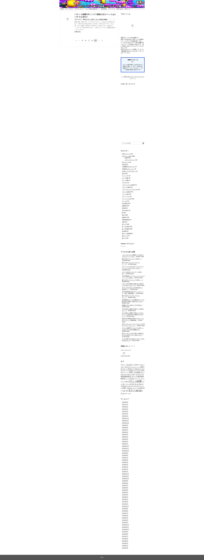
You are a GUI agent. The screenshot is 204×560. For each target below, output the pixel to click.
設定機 (124, 231)
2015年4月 (125, 543)
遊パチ (126, 393)
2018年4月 (125, 492)
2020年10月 (125, 423)
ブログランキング (79, 9)
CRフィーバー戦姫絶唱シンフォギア (131, 370)
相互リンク (127, 9)
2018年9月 (125, 480)
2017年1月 (125, 504)
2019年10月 (125, 450)
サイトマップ (111, 9)
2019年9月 (125, 453)
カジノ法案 (125, 180)
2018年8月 (125, 483)
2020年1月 (125, 443)
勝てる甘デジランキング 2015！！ (132, 259)
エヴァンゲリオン (130, 160)
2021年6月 (125, 406)
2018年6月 (125, 487)
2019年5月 (125, 462)
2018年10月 (125, 478)
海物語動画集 (126, 219)
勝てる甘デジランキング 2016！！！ (132, 280)
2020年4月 (125, 437)
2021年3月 (125, 411)
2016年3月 (125, 520)
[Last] (102, 40)
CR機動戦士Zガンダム (128, 166)
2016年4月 (125, 518)
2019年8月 (125, 455)
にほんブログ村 (125, 356)
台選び (124, 388)
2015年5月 (125, 541)
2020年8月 (125, 427)
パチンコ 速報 (126, 187)
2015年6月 (125, 538)
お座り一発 (134, 374)
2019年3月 (125, 467)
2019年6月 (125, 460)
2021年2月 (125, 413)
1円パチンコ (129, 367)
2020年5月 (125, 434)
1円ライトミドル (136, 367)
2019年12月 (125, 446)
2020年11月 (125, 420)
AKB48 (127, 157)
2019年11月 (125, 448)
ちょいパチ (125, 175)
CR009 (124, 164)
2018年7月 (125, 485)
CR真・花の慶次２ (127, 374)
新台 (123, 215)
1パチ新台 (140, 364)
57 (89, 40)
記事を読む (78, 31)
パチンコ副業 (135, 381)
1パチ (129, 364)
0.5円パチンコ (126, 154)
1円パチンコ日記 (89, 19)
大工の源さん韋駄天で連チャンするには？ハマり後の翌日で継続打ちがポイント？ (133, 314)
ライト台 (124, 201)
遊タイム (124, 236)
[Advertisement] (133, 113)
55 (82, 40)
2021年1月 (125, 416)
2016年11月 (125, 506)
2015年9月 (125, 531)
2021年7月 (125, 404)
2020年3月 (125, 439)
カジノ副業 (125, 178)
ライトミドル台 (126, 198)
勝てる (126, 386)
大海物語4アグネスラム (132, 388)
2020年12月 (125, 418)
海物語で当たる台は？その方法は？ (132, 305)
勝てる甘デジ (131, 386)
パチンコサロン (141, 378)
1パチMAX (135, 364)
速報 (137, 390)
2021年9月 (125, 402)
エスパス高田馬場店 (130, 378)
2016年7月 (125, 513)
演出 (127, 390)
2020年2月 (125, 441)
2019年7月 (125, 457)
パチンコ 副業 (124, 381)
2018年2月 (125, 497)
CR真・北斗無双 (134, 372)
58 (92, 40)
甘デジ (124, 224)
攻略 (139, 388)
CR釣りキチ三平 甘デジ (129, 171)
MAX (123, 173)
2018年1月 (125, 499)
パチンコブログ (69, 9)
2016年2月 (125, 522)
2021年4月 (125, 409)
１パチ (129, 393)
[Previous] (79, 40)
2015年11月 (125, 527)
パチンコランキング (126, 350)
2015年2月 (125, 548)
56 (85, 40)
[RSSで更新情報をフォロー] (140, 2)
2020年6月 (125, 432)
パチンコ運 (125, 194)
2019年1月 (125, 471)
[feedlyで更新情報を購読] (137, 2)
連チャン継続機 (126, 233)
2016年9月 (125, 508)
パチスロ (124, 182)
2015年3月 (125, 545)
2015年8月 (125, 534)
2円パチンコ (125, 162)
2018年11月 (125, 476)
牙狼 (123, 222)
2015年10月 (125, 529)
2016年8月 (125, 511)
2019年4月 (125, 464)
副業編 (105, 19)
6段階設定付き (137, 369)
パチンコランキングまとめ (129, 189)
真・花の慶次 (126, 229)
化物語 (124, 208)
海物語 (124, 217)
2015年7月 (125, 536)
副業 (123, 386)
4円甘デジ (131, 369)
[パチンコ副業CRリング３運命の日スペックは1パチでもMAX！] (68, 19)
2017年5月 (125, 501)
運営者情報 (104, 9)
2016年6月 (125, 515)
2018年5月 (125, 490)
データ (136, 378)
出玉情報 (124, 203)
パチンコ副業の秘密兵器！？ (92, 9)
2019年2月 (125, 469)
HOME (62, 9)
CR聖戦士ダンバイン (128, 169)
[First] (75, 40)
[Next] (98, 40)
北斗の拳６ (125, 210)
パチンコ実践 (99, 19)
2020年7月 (125, 430)
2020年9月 (125, 425)
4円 (142, 367)
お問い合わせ (119, 9)
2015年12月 (125, 524)
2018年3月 (125, 494)
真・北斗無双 (126, 226)
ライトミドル (126, 196)
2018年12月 (125, 474)
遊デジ (124, 238)
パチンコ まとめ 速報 (128, 185)
